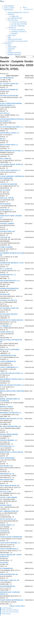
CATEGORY (11, 49)
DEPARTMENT (12, 47)
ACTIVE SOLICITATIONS (18, 22)
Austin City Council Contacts (10, 612)
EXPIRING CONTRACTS (18, 32)
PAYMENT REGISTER (14, 54)
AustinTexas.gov (7, 608)
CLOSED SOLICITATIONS (19, 24)
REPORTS (14, 33)
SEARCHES (14, 16)
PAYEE (10, 51)
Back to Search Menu (18, 606)
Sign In (25, 7)
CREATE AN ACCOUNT (15, 39)
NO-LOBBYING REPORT (15, 18)
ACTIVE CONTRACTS (18, 30)
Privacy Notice (6, 614)
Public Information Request (9, 610)
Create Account (28, 9)
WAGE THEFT (12, 35)
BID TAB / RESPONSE (18, 26)
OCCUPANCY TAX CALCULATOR (18, 41)
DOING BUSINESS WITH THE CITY (18, 12)
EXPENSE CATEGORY (14, 53)
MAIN (9, 37)
